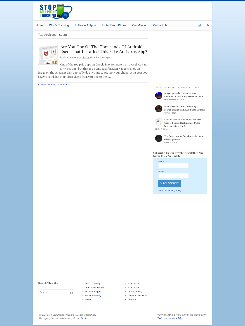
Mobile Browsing (93, 295)
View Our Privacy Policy (170, 190)
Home (39, 25)
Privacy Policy (135, 291)
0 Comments (63, 84)
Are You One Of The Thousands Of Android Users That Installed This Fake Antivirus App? (103, 49)
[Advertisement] (139, 10)
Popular (170, 87)
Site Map (132, 299)
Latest (158, 87)
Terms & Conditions (137, 295)
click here (85, 318)
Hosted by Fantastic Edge (170, 318)
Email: (161, 171)
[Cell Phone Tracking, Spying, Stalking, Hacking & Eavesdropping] (56, 19)
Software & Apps (85, 25)
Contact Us (160, 25)
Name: (161, 161)
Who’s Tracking (59, 25)
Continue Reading (47, 84)
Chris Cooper (69, 57)
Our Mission (139, 25)
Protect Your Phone (114, 25)
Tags (196, 87)
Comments (184, 87)
